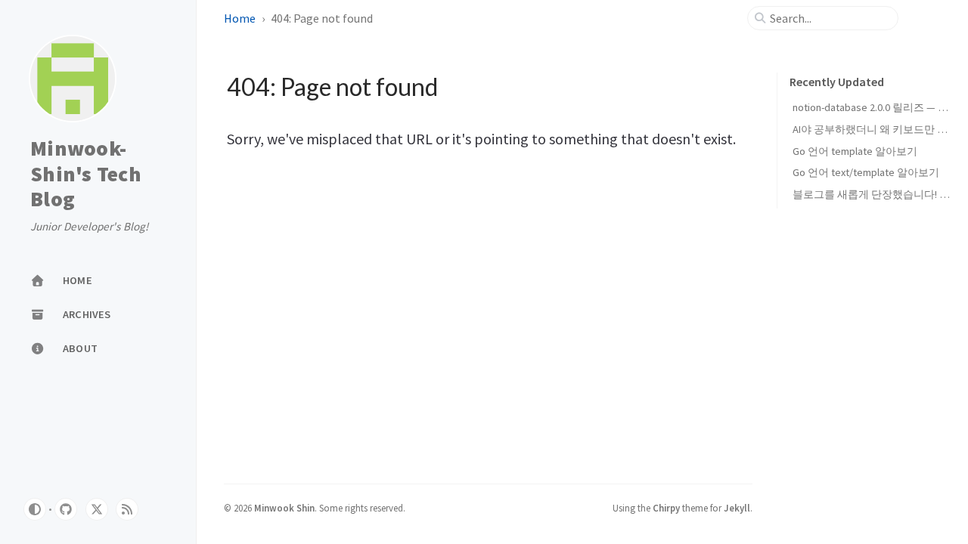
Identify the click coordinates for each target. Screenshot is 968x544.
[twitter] (96, 509)
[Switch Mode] (34, 509)
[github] (65, 509)
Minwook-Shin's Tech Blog (85, 174)
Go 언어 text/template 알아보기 (866, 172)
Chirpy (666, 508)
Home (240, 18)
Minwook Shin (284, 508)
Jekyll (737, 508)
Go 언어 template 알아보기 (855, 151)
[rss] (127, 509)
